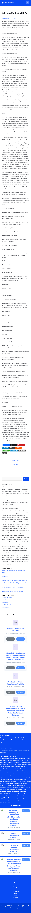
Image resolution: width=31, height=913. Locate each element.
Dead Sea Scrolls (6, 605)
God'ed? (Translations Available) (15, 629)
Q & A (15, 895)
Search (4, 476)
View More (10, 639)
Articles (15, 885)
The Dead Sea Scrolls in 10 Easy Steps (12, 591)
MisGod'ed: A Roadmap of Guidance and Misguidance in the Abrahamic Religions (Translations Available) (15, 656)
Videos (15, 893)
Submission (5, 576)
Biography (15, 887)
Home (15, 883)
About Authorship (7, 597)
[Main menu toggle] (27, 3)
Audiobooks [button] (15, 891)
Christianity (5, 18)
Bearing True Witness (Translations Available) (15, 683)
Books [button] (15, 889)
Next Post (15, 464)
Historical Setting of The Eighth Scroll (12, 587)
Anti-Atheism (5, 600)
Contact (15, 897)
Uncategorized (6, 607)
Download (20, 639)
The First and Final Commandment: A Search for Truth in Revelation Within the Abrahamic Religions (15, 710)
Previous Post (15, 460)
